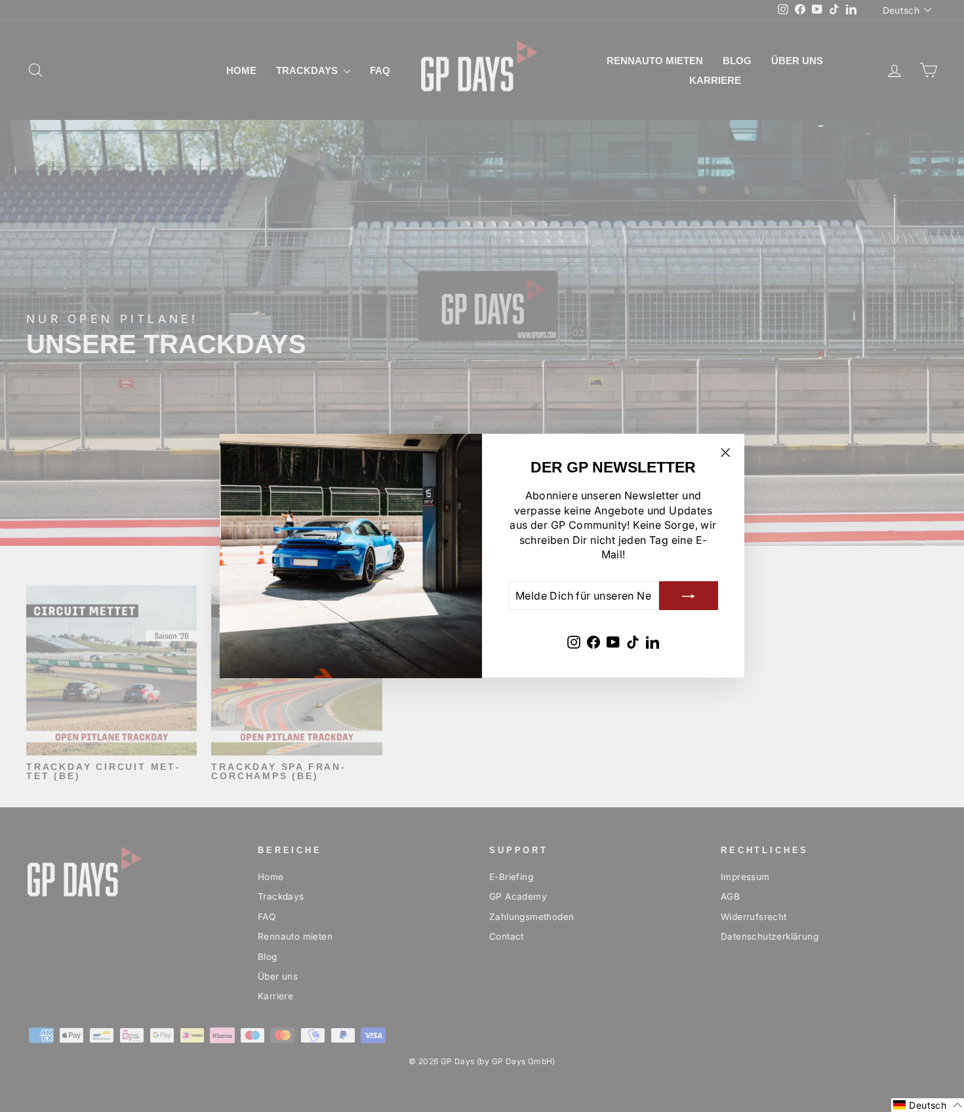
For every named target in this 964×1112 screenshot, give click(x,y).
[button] (927, 1105)
